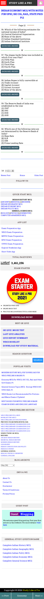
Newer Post (5, 175)
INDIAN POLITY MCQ (9, 208)
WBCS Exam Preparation (12, 232)
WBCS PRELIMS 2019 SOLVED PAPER (14, 420)
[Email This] (6, 171)
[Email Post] (2, 170)
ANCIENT (5, 202)
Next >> (39, 595)
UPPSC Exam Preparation (12, 244)
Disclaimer (7, 486)
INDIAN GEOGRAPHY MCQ (11, 204)
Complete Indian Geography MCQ (18, 549)
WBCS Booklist (11, 342)
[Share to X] (11, 171)
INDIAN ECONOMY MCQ (11, 206)
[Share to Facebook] (13, 171)
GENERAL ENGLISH (8, 455)
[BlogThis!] (8, 171)
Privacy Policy (9, 494)
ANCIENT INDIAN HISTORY (10, 438)
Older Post (38, 175)
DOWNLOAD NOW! (22, 317)
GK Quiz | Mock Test (13, 330)
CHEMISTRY (25, 213)
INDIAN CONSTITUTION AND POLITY (13, 447)
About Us (6, 478)
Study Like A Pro (31, 590)
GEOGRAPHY (5, 444)
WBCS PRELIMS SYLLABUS (10, 415)
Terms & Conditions (11, 490)
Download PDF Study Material (20, 345)
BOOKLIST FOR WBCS (8, 417)
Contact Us (7, 482)
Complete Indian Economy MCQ (17, 557)
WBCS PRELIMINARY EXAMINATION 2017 (15, 429)
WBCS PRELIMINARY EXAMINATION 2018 (15, 426)
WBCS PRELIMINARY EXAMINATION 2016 (15, 431)
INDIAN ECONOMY (7, 449)
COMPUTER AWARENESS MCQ (13, 215)
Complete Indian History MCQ (17, 545)
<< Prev (5, 595)
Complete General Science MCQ (17, 561)
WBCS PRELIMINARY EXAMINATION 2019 (15, 424)
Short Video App (8, 252)
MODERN (26, 202)
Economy (22, 595)
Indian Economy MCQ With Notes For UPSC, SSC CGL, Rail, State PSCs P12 (22, 14)
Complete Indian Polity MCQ (16, 553)
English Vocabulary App (11, 248)
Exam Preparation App (11, 228)
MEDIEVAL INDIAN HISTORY (11, 440)
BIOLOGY (5, 213)
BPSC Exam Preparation (12, 240)
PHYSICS (14, 213)
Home (22, 175)
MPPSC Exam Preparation (12, 236)
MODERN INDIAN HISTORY (10, 442)
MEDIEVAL (15, 202)
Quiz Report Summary (15, 338)
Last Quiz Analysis (14, 334)
